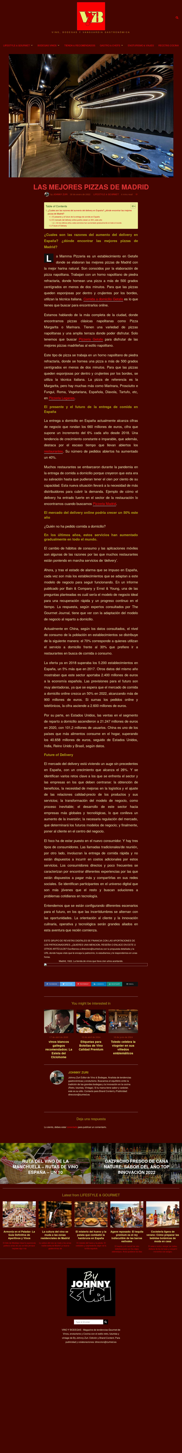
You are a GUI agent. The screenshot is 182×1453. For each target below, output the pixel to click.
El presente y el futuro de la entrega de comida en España (76, 216)
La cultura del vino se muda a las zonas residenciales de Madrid (55, 1235)
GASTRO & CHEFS (110, 45)
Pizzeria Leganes (62, 397)
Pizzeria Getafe (91, 339)
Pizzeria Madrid (104, 503)
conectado (72, 1127)
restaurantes (53, 451)
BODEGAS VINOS (47, 45)
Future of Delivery (59, 225)
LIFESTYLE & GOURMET (16, 45)
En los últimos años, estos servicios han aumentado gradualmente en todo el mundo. (89, 223)
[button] (105, 1322)
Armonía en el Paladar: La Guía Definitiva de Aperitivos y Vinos (19, 1235)
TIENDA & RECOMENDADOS (79, 45)
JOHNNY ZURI (60, 194)
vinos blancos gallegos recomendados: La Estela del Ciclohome (58, 1049)
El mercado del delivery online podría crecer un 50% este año (77, 219)
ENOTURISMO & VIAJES (141, 45)
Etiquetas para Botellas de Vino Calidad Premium (91, 1045)
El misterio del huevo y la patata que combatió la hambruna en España (91, 1235)
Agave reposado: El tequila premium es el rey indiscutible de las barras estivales (126, 1236)
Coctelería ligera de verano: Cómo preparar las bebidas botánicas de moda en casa (162, 1236)
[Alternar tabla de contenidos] (132, 206)
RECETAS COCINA (168, 45)
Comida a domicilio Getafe (103, 298)
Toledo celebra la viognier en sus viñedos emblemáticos (123, 1047)
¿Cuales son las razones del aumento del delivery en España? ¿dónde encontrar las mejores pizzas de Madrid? (90, 212)
